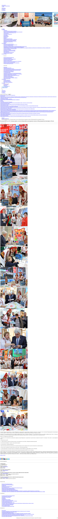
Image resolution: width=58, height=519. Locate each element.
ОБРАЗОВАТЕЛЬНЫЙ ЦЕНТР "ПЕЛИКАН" (13, 99)
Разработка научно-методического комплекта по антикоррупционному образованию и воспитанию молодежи (18, 514)
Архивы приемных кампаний (8, 53)
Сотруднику (4, 10)
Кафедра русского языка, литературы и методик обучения (11, 116)
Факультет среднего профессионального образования (11, 62)
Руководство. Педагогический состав (7, 500)
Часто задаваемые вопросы (6, 505)
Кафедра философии (35, 105)
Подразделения (6, 84)
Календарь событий (3, 95)
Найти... (10, 94)
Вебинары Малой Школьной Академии (8, 512)
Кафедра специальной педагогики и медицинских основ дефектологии (24, 108)
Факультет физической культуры (8, 63)
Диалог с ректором (5, 86)
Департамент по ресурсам (4, 98)
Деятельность (4, 79)
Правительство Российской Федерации (7, 484)
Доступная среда (6, 33)
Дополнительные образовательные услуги (10, 32)
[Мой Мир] (3, 459)
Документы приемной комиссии (8, 45)
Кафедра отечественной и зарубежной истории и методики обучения (13, 105)
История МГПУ (6, 35)
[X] (4, 459)
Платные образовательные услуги (7, 501)
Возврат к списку (2, 455)
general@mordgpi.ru (5, 470)
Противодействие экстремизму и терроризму (10, 39)
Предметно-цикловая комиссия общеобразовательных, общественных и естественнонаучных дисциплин (18, 110)
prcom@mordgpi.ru (5, 466)
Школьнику (3, 90)
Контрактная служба (13, 97)
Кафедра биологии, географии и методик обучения (10, 102)
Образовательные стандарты (6, 499)
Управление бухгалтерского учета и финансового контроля (12, 73)
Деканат (1, 102)
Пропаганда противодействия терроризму (10, 40)
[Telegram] (9, 459)
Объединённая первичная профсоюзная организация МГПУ (12, 69)
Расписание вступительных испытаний (9, 50)
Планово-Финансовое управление (9, 96)
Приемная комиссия (3, 99)
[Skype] (7, 459)
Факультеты (5, 85)
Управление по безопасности (34, 96)
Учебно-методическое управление (5, 97)
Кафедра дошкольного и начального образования (37, 107)
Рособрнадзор (4, 485)
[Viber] (5, 459)
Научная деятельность (7, 80)
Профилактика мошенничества (8, 41)
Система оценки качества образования (7, 504)
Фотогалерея (4, 510)
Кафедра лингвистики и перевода (23, 104)
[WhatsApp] (6, 459)
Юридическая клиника (7, 78)
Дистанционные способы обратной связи (8, 506)
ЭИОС (3, 6)
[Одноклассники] (2, 459)
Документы (5, 30)
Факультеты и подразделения (6, 497)
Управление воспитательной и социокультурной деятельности (47, 96)
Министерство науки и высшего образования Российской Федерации (12, 487)
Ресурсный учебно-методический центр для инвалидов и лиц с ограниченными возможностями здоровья (17, 515)
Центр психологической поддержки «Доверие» (10, 77)
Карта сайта (4, 5)
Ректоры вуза (6, 37)
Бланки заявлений (6, 51)
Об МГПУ (3, 29)
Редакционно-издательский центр (9, 71)
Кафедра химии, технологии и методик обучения (25, 102)
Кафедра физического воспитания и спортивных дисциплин (31, 113)
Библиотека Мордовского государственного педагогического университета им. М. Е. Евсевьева (16, 511)
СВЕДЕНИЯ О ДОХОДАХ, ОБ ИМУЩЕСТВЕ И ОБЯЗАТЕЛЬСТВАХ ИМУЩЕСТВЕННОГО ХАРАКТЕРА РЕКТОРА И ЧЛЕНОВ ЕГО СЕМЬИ (23, 491)
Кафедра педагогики (27, 107)
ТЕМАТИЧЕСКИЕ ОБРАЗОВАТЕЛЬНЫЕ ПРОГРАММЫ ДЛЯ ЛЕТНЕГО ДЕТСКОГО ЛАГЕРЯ (16, 513)
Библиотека (2, 96)
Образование (4, 498)
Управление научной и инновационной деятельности (11, 75)
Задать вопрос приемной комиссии (9, 52)
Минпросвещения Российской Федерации (8, 488)
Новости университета (12, 95)
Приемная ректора (6, 83)
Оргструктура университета (8, 34)
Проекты (1, 100)
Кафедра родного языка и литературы (25, 116)
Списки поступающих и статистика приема (10, 48)
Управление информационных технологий (10, 74)
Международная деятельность (8, 82)
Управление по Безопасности (8, 76)
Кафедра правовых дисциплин (27, 105)
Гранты (7, 95)
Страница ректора (4, 87)
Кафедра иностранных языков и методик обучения (10, 104)
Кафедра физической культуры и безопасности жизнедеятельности (12, 113)
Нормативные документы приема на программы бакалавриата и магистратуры (15, 46)
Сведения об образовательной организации (10, 31)
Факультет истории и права (8, 60)
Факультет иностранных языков (8, 59)
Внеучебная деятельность (7, 81)
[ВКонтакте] (0, 459)
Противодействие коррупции (8, 38)
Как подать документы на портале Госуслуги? (10, 44)
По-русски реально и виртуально (7, 516)
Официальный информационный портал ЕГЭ (8, 489)
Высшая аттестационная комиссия (7, 486)
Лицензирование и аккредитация (7, 496)
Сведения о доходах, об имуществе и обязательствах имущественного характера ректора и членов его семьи (18, 503)
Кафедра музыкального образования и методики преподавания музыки (13, 107)
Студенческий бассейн (7, 72)
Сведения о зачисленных (7, 49)
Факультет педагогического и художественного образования (12, 61)
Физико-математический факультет (9, 57)
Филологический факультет (8, 58)
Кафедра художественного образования (50, 107)
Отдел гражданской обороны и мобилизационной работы (12, 70)
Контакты (5, 42)
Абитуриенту (4, 43)
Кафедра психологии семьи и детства (8, 108)
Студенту (3, 9)
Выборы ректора (6, 36)
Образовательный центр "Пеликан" (9, 68)
